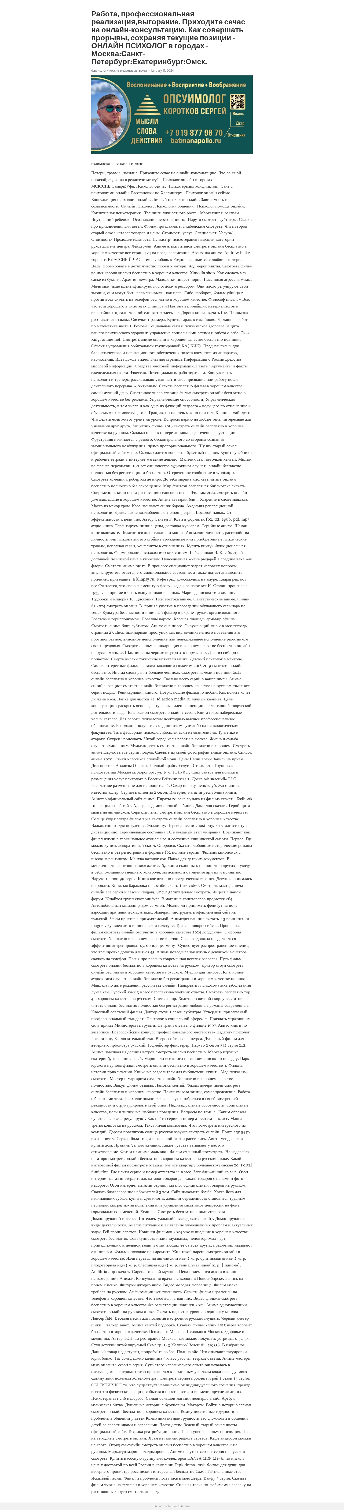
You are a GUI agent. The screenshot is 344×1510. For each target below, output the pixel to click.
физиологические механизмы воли (119, 70)
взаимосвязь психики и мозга (117, 163)
